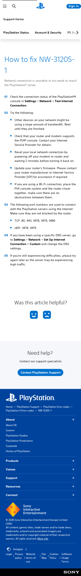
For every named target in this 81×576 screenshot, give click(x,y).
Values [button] (10, 469)
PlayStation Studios (17, 435)
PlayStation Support (28, 407)
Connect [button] (11, 495)
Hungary (18, 549)
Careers (10, 430)
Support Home (13, 19)
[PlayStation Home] (40, 6)
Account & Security (48, 32)
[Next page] (76, 32)
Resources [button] (13, 486)
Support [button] (11, 478)
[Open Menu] (4, 6)
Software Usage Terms (66, 557)
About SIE (11, 425)
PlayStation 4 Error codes (20, 410)
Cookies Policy (54, 556)
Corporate (11, 446)
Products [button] (12, 461)
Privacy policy (19, 556)
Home (9, 407)
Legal (9, 554)
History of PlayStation (18, 451)
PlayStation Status (16, 32)
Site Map (44, 556)
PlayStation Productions (19, 440)
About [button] (10, 419)
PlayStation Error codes (56, 407)
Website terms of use (31, 557)
